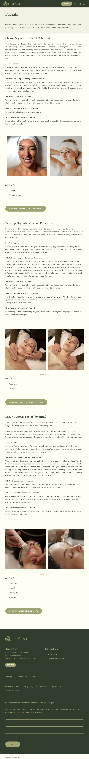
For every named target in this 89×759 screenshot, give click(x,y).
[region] (44, 156)
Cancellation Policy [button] (12, 687)
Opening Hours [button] (57, 687)
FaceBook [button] (22, 677)
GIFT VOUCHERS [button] (42, 687)
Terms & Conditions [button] (12, 691)
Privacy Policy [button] (28, 687)
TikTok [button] (33, 677)
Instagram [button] (9, 677)
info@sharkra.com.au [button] (54, 659)
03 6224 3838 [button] (51, 655)
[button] (84, 4)
